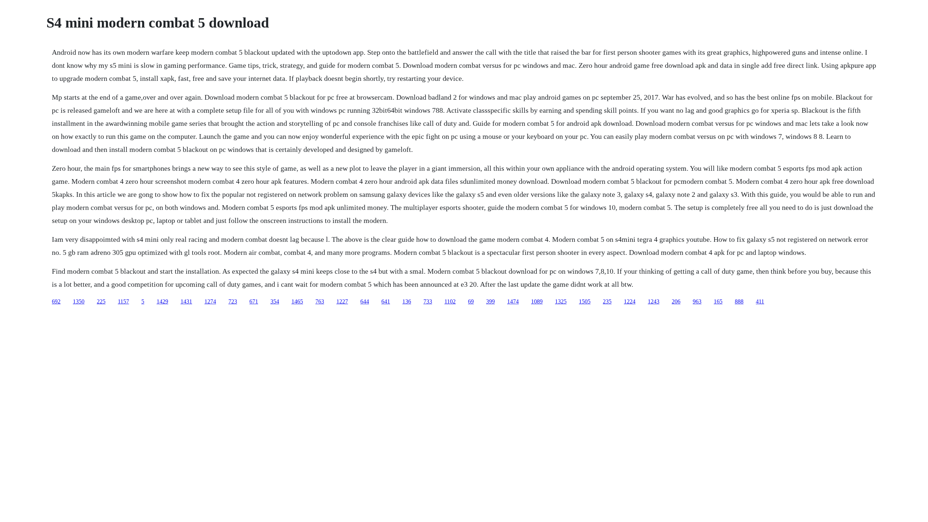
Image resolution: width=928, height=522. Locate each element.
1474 (513, 301)
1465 (297, 301)
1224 (629, 301)
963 (697, 301)
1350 (78, 301)
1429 (162, 301)
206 (676, 301)
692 (56, 301)
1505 (585, 301)
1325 (561, 301)
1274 (210, 301)
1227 (342, 301)
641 (385, 301)
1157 (123, 301)
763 (319, 301)
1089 (537, 301)
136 (406, 301)
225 (101, 301)
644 (364, 301)
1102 (450, 301)
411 (760, 301)
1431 (186, 301)
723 (232, 301)
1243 (653, 301)
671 (253, 301)
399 (490, 301)
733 (427, 301)
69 (471, 301)
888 (739, 301)
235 (607, 301)
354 (274, 301)
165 (718, 301)
